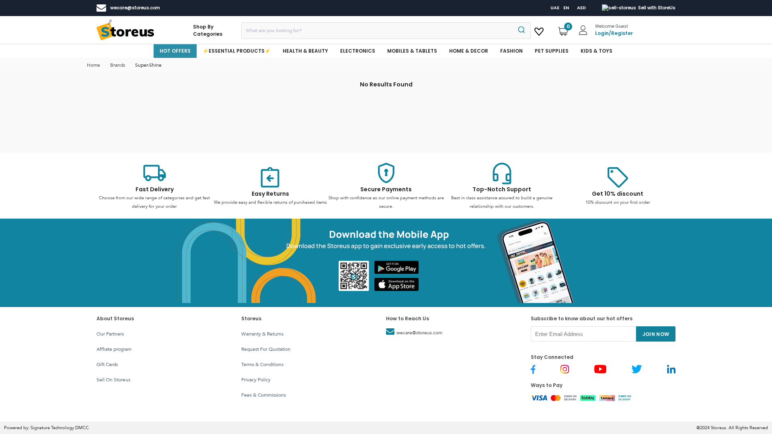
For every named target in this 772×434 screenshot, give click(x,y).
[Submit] (520, 30)
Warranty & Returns (262, 334)
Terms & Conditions (262, 364)
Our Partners (110, 334)
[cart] (539, 30)
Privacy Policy (256, 379)
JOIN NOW (656, 334)
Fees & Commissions (263, 395)
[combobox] (386, 30)
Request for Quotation (266, 349)
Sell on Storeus (113, 379)
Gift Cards (107, 364)
